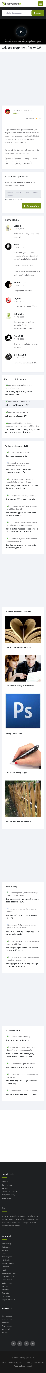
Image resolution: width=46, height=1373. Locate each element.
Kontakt (5, 1182)
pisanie (8, 158)
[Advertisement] (23, 78)
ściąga (25, 1222)
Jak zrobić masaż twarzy (17, 1040)
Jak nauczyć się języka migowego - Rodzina (22, 916)
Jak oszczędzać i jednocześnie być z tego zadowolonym (22, 900)
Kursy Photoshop (14, 733)
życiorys (9, 163)
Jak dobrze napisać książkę (18, 647)
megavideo (6, 1222)
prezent (33, 1222)
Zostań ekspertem (9, 1191)
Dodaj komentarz (31, 206)
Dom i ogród (7, 1257)
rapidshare (19, 1219)
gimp (11, 1219)
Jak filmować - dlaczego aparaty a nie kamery (21, 1081)
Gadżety (5, 1267)
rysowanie (30, 1219)
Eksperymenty (8, 1263)
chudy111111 (20, 282)
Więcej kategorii (8, 1299)
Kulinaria (5, 1247)
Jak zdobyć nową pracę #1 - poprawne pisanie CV (18, 470)
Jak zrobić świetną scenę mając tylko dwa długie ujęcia (23, 932)
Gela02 (17, 225)
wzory (27, 158)
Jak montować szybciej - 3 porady (21, 1094)
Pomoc (5, 1332)
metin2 (5, 1219)
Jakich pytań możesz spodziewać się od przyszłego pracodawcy (23, 530)
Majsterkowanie (8, 1276)
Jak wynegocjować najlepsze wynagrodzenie (18, 392)
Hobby (4, 1270)
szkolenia (27, 163)
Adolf (16, 244)
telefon (23, 1216)
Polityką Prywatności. (23, 1366)
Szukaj (39, 13)
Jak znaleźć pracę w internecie (20, 685)
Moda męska (7, 1280)
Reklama (5, 1322)
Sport (4, 1253)
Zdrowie (5, 1290)
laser (17, 1226)
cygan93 (18, 298)
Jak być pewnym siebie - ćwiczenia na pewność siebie (22, 948)
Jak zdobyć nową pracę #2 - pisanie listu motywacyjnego (22, 486)
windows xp (33, 1216)
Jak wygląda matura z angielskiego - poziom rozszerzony (22, 964)
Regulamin (6, 1329)
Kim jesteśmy (7, 1316)
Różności (5, 1293)
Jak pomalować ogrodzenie (18, 821)
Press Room (7, 1319)
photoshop (14, 1216)
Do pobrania (7, 1185)
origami (5, 1216)
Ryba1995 (19, 314)
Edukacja (6, 1260)
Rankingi (5, 1188)
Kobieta (5, 1250)
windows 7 (16, 1222)
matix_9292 (20, 354)
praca (35, 158)
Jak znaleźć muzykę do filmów (20, 1067)
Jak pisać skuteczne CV (16, 416)
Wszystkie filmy (8, 1195)
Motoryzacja (7, 1283)
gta (37, 1219)
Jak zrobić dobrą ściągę (16, 773)
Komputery (6, 1244)
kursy (18, 163)
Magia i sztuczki (9, 1273)
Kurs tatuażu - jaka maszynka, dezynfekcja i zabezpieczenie (20, 1054)
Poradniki (6, 1296)
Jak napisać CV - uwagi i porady (20, 499)
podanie (18, 158)
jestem (16, 113)
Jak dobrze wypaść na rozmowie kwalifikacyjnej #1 (21, 546)
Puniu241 (18, 336)
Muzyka (5, 1286)
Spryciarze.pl (28, 1358)
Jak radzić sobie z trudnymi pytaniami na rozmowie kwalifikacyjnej (22, 430)
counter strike (8, 1226)
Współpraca (7, 1326)
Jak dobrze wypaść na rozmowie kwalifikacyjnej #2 (21, 513)
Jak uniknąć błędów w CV (16, 405)
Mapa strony (7, 1198)
